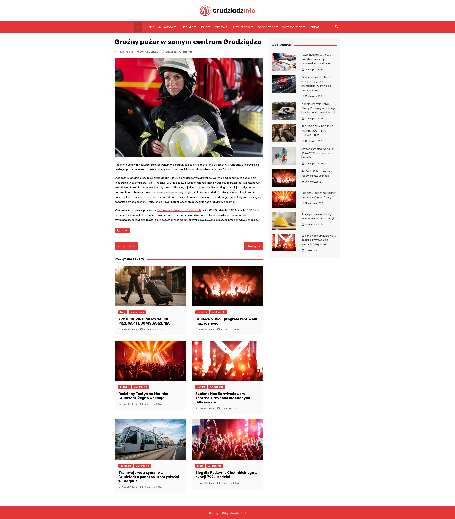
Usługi (204, 27)
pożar (124, 230)
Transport (125, 465)
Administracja (266, 27)
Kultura (201, 387)
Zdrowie (219, 27)
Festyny (124, 387)
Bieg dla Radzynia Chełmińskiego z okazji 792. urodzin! (226, 474)
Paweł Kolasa (125, 51)
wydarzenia (185, 51)
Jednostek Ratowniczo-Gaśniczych (179, 210)
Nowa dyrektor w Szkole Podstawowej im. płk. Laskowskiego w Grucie (316, 59)
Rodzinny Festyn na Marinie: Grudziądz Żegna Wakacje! (143, 396)
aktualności (165, 27)
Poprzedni (128, 246)
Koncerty (202, 312)
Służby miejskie (241, 27)
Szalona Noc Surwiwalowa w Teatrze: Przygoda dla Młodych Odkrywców (222, 398)
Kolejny (252, 246)
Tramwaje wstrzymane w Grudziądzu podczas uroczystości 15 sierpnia (148, 476)
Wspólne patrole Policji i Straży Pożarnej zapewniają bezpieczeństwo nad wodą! (318, 108)
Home (150, 27)
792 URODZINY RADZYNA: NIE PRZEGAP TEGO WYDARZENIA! (144, 321)
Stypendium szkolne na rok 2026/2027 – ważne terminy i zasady (319, 153)
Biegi (123, 312)
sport (200, 465)
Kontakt (314, 27)
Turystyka (186, 27)
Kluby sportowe (292, 27)
